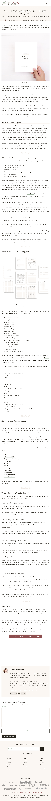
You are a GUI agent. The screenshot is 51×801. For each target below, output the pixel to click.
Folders (6, 454)
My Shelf (42, 769)
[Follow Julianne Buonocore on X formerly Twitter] (13, 693)
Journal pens (8, 463)
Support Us (25, 766)
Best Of (42, 760)
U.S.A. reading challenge (22, 360)
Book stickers (8, 472)
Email (29, 730)
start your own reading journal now (24, 424)
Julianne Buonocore (13, 20)
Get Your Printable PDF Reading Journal (25, 636)
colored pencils (12, 441)
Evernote (24, 97)
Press (8, 766)
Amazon (42, 764)
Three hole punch (9, 456)
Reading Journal (42, 437)
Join (25, 760)
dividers (19, 439)
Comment (5, 706)
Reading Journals (35, 7)
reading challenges (19, 139)
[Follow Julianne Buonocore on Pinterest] (24, 693)
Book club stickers (9, 474)
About (8, 760)
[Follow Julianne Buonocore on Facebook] (11, 693)
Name (4, 730)
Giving (25, 769)
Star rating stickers (9, 477)
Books (26, 7)
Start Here (8, 764)
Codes (42, 762)
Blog (25, 762)
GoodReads (38, 88)
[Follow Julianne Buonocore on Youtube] (19, 693)
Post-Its (6, 465)
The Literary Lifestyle (17, 7)
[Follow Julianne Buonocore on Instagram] (16, 693)
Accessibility (30, 792)
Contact (9, 762)
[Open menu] (46, 3)
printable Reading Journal (9, 90)
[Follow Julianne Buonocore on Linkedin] (22, 693)
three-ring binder (8, 439)
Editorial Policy (38, 792)
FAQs (8, 769)
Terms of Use (23, 792)
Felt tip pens (7, 461)
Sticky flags (7, 468)
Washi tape (7, 470)
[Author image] (5, 20)
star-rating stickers (14, 533)
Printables (42, 766)
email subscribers (9, 355)
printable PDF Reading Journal (10, 313)
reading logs (24, 307)
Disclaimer (16, 792)
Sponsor (25, 764)
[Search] (42, 749)
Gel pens (6, 459)
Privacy (10, 792)
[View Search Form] (48, 3)
